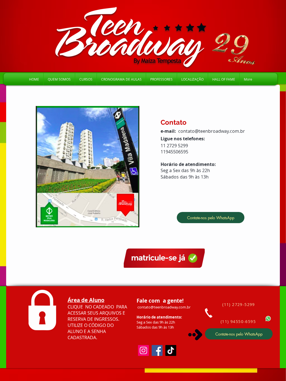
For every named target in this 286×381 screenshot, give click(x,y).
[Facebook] (157, 350)
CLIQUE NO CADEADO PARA (97, 307)
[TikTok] (170, 350)
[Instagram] (143, 350)
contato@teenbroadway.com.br (211, 131)
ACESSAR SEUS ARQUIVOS (95, 313)
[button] (86, 79)
